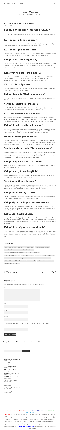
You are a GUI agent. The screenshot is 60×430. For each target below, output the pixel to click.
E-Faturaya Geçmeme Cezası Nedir (46, 273)
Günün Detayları (30, 12)
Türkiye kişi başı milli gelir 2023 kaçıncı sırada (44, 255)
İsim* (5, 303)
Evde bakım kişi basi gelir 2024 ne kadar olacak (14, 252)
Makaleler (10, 243)
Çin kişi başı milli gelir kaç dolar (26, 250)
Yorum (5, 287)
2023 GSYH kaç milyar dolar (10, 247)
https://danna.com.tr (18, 342)
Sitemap (40, 342)
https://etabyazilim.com (6, 342)
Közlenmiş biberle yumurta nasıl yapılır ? (12, 391)
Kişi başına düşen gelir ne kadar (32, 252)
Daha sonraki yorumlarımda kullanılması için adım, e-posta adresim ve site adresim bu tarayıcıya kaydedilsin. (28, 323)
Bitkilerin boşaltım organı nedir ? (10, 366)
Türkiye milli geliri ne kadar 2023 (11, 258)
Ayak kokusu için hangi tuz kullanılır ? (11, 373)
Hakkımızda (14, 3)
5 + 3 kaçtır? (6, 327)
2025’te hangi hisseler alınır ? (10, 369)
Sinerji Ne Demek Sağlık (11, 273)
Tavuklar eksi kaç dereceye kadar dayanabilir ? (13, 384)
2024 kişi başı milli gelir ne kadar (11, 250)
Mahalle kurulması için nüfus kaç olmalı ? (12, 387)
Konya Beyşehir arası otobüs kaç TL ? (11, 380)
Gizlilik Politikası (7, 3)
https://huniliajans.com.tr (31, 342)
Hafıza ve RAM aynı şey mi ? (9, 362)
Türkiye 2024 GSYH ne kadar (27, 255)
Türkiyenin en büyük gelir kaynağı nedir (27, 260)
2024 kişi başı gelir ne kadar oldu (42, 247)
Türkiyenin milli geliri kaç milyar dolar (45, 260)
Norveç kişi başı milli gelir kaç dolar (12, 255)
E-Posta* (5, 310)
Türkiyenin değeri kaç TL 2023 (11, 260)
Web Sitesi (6, 316)
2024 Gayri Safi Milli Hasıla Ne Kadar (25, 247)
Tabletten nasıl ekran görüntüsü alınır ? (12, 359)
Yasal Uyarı (20, 3)
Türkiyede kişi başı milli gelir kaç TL (43, 258)
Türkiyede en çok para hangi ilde (27, 258)
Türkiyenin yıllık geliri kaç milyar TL (12, 263)
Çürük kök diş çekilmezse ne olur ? (11, 376)
